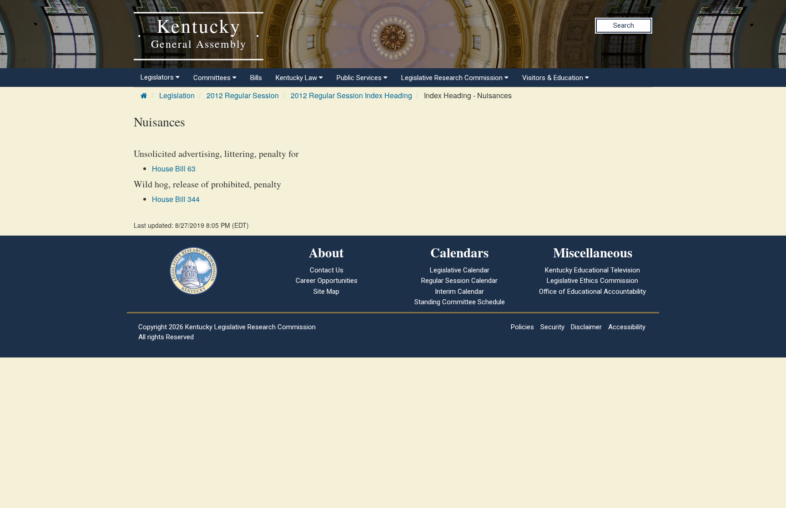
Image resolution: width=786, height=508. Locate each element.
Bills (256, 78)
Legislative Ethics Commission (592, 281)
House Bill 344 (176, 199)
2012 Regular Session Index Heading (351, 95)
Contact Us (326, 270)
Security (552, 327)
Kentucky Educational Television (592, 270)
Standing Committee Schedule (459, 302)
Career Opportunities (327, 281)
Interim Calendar (459, 291)
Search (623, 25)
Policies (522, 327)
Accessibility (626, 327)
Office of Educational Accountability (592, 291)
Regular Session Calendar (459, 281)
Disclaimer (586, 327)
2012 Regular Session (243, 95)
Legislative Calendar (459, 270)
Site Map (326, 291)
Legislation (177, 95)
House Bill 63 (174, 168)
